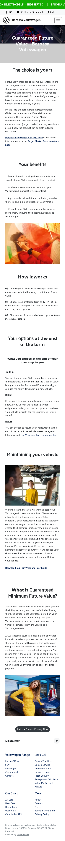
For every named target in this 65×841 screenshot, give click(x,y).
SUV (7, 764)
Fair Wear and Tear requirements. (38, 435)
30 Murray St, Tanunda (32, 12)
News (38, 807)
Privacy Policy (42, 814)
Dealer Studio (23, 834)
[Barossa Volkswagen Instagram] (11, 12)
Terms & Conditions (45, 810)
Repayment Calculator (46, 779)
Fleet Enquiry (42, 775)
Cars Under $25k (14, 814)
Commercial (11, 772)
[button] (58, 20)
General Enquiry (43, 768)
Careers (39, 803)
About (38, 799)
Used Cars (10, 810)
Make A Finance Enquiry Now (32, 729)
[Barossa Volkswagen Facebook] (7, 12)
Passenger (10, 768)
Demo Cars (11, 807)
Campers (10, 775)
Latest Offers (12, 761)
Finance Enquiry (43, 772)
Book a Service (42, 764)
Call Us (53, 12)
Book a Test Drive (44, 761)
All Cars (9, 799)
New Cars (10, 803)
